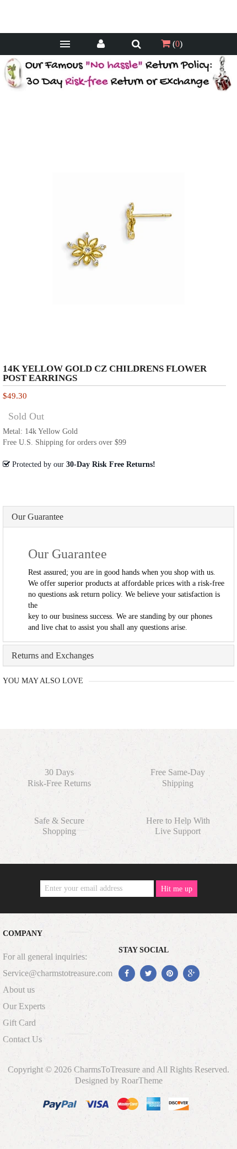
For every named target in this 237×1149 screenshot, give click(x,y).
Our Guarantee (37, 516)
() (176, 43)
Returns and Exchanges (53, 655)
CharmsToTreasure (107, 1069)
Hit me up (176, 889)
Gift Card (19, 1022)
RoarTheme (142, 1080)
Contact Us (22, 1039)
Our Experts (24, 1006)
